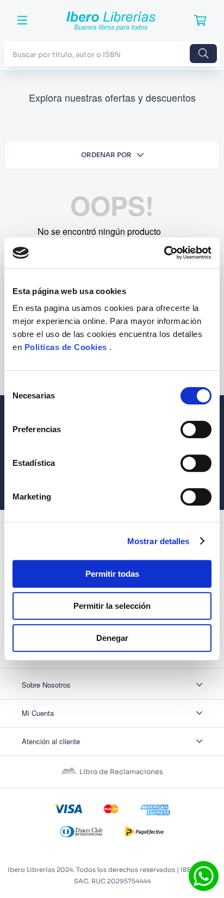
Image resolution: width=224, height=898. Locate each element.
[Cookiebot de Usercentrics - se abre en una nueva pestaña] (163, 253)
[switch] (196, 429)
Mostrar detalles (158, 541)
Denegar (112, 638)
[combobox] (112, 53)
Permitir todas (112, 573)
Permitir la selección (112, 605)
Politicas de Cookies (65, 347)
